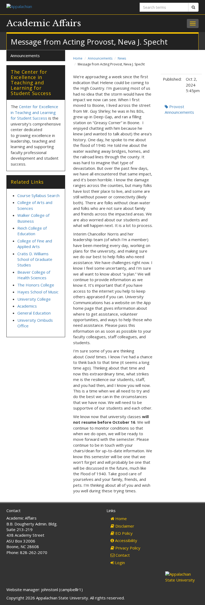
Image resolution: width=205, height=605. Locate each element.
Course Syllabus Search (38, 195)
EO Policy (123, 533)
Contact (122, 555)
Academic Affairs (43, 23)
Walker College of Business (33, 218)
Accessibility (125, 540)
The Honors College (35, 285)
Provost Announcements (179, 109)
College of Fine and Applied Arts (34, 243)
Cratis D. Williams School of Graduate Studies (34, 259)
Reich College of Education (32, 230)
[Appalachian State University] (52, 7)
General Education (34, 313)
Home (77, 58)
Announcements (100, 58)
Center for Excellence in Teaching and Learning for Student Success (34, 112)
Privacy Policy (127, 548)
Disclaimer (124, 526)
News (122, 58)
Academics (27, 306)
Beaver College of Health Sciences (33, 274)
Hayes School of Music (37, 291)
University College (34, 299)
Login (119, 562)
